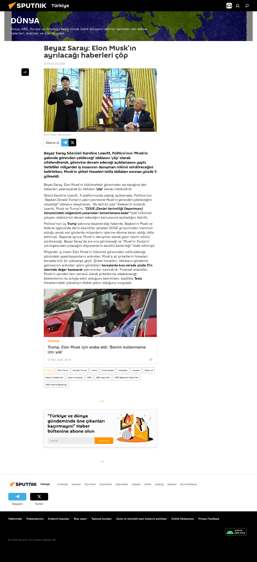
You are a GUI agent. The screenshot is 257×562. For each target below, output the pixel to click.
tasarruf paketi (75, 377)
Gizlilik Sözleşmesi (182, 518)
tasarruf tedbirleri (54, 377)
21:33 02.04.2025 (54, 63)
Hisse (94, 370)
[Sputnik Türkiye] (28, 10)
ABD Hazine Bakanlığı (56, 384)
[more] (151, 359)
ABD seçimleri (103, 377)
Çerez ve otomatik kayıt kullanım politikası (141, 518)
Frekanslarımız (34, 518)
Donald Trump (80, 370)
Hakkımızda (15, 518)
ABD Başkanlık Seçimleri (127, 377)
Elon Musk (63, 370)
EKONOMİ (106, 484)
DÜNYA (53, 341)
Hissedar (123, 370)
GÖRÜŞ (159, 484)
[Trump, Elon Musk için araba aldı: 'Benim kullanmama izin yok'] (100, 313)
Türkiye (62, 484)
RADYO (171, 484)
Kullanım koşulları (58, 518)
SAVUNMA (122, 484)
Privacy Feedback (208, 518)
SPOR (147, 484)
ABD (89, 377)
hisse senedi (108, 370)
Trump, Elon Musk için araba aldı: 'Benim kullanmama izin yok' (97, 349)
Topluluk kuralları (101, 518)
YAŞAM (136, 484)
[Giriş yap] (237, 5)
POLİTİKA (90, 484)
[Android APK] (236, 532)
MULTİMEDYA (188, 484)
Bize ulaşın (80, 518)
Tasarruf (148, 370)
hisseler (136, 370)
